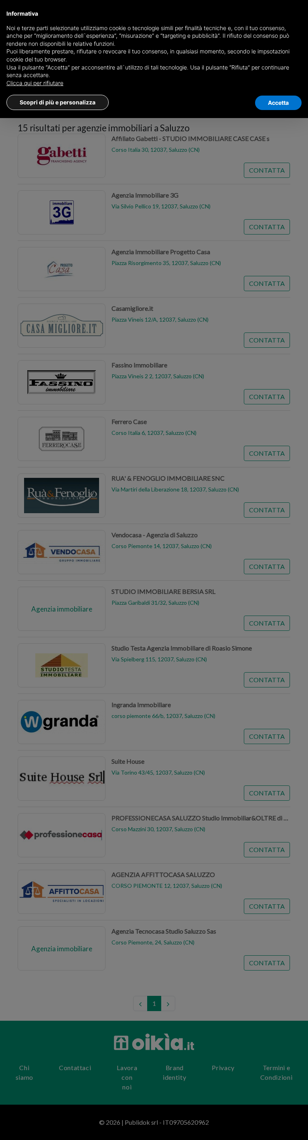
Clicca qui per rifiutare (34, 83)
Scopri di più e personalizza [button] (57, 102)
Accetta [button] (278, 102)
